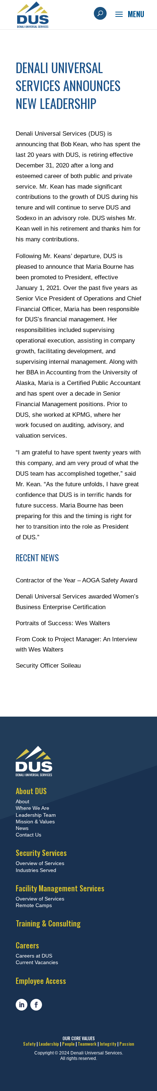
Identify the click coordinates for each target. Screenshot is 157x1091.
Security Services (41, 852)
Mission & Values (35, 821)
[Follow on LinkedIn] (21, 1005)
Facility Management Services (60, 888)
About (22, 801)
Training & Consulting (48, 923)
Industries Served (36, 870)
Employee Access (41, 980)
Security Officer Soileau (48, 665)
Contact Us (28, 835)
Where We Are (32, 808)
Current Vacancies (37, 962)
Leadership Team (36, 815)
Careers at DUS (34, 956)
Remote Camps (34, 905)
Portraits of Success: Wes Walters (63, 623)
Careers (27, 945)
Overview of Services (40, 863)
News (22, 828)
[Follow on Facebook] (36, 1005)
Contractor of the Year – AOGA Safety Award (76, 580)
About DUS (31, 790)
